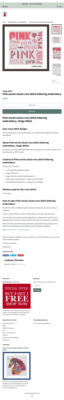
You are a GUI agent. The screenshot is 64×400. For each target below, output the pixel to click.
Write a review (20, 264)
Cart (60, 7)
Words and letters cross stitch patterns (17, 22)
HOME (4, 326)
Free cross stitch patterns (8, 333)
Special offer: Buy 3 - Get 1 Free (10, 282)
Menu (6, 6)
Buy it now (32, 111)
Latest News (6, 279)
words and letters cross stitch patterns (18, 230)
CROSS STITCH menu (8, 328)
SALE (3, 330)
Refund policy (6, 340)
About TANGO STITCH (8, 323)
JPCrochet (36, 393)
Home (3, 22)
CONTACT (5, 335)
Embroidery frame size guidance (10, 337)
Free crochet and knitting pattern (41, 323)
